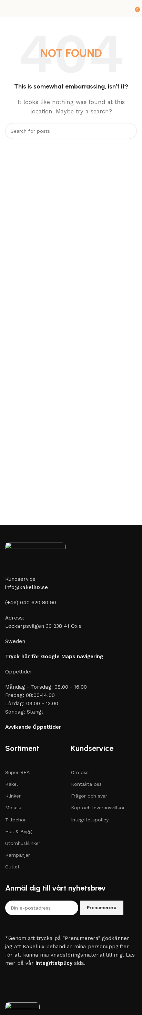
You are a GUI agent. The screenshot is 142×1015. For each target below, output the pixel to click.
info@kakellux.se (26, 587)
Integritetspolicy (90, 819)
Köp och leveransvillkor (98, 807)
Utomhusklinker (22, 843)
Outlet (12, 866)
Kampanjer (17, 855)
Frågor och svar (89, 796)
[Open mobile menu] (8, 9)
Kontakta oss (86, 784)
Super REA (17, 772)
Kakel (11, 784)
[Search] (129, 131)
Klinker (13, 796)
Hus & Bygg (18, 831)
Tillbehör (15, 819)
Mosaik (13, 807)
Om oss (80, 772)
